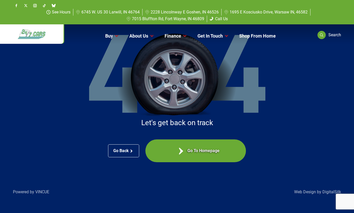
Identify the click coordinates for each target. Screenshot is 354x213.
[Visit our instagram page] (35, 5)
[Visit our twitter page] (25, 5)
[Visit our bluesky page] (53, 5)
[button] (329, 35)
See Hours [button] (61, 12)
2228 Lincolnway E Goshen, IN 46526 (185, 12)
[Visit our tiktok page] (44, 5)
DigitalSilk (331, 191)
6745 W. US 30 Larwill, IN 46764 (110, 12)
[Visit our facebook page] (16, 5)
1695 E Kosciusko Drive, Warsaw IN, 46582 (269, 12)
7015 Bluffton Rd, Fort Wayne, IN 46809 (168, 18)
